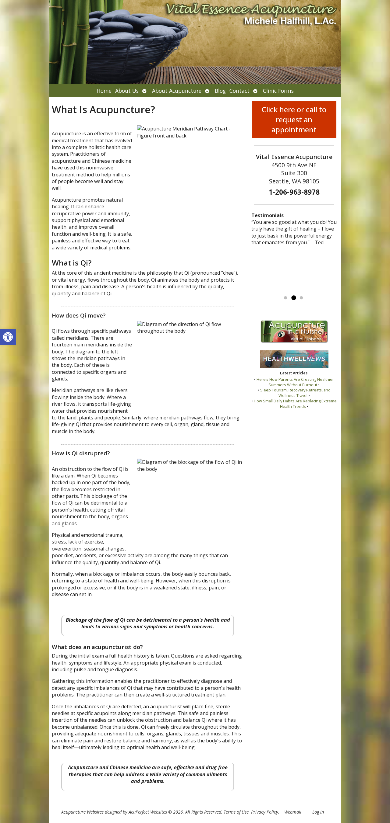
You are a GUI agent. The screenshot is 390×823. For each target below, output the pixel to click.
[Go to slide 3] (301, 298)
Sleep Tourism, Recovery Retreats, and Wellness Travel (295, 392)
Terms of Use (236, 812)
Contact (239, 90)
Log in (318, 812)
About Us (127, 90)
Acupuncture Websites (82, 812)
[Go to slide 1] (285, 298)
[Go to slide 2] (293, 298)
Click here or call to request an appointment (294, 119)
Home (104, 90)
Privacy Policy (264, 812)
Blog (220, 90)
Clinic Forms (278, 90)
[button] (8, 337)
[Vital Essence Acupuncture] (195, 42)
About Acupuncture (176, 90)
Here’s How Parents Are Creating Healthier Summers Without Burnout (295, 382)
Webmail (292, 812)
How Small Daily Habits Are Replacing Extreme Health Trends (295, 403)
